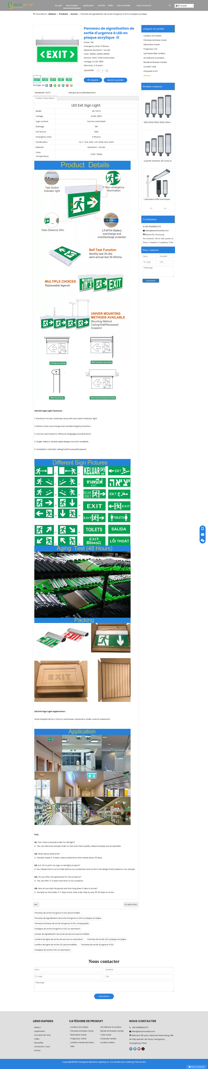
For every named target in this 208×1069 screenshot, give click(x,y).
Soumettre (150, 280)
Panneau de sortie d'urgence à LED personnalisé (57, 912)
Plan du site (140, 1062)
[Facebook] (130, 1049)
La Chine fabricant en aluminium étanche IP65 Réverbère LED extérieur (158, 160)
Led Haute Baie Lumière (154, 53)
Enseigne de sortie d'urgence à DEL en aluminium (57, 928)
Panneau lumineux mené (155, 40)
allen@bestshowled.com (157, 230)
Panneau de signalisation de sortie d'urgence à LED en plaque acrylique (68, 918)
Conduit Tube (149, 66)
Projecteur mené (78, 1038)
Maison (37, 1027)
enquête (94, 80)
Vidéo (36, 1038)
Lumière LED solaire (152, 35)
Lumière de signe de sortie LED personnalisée (56, 944)
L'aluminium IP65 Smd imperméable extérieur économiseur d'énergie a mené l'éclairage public (158, 122)
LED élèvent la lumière (153, 58)
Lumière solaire (107, 1042)
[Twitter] (143, 1049)
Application (39, 1031)
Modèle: (38, 92)
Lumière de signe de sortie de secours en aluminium (59, 939)
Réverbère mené (151, 44)
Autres (146, 75)
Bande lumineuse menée (155, 62)
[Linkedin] (134, 1049)
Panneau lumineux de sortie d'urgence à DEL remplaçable (62, 923)
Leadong (129, 1062)
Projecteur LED (150, 49)
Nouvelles (38, 1042)
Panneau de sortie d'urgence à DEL (97, 944)
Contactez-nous (42, 1046)
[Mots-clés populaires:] (170, 5)
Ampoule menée (108, 1038)
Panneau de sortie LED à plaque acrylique (106, 939)
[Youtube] (138, 1049)
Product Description (45, 98)
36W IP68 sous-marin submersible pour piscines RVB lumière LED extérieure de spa (158, 199)
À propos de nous (42, 1035)
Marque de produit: (77, 92)
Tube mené (105, 1034)
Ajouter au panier (115, 80)
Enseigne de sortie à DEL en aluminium (52, 950)
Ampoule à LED (150, 71)
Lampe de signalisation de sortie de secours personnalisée (62, 934)
